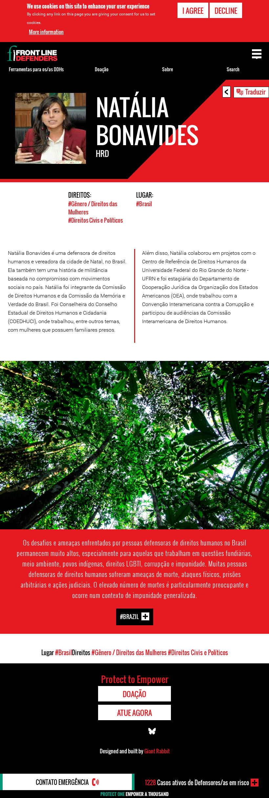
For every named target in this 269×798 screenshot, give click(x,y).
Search (233, 69)
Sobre (167, 69)
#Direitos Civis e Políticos (95, 220)
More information (46, 32)
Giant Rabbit (157, 751)
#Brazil (129, 616)
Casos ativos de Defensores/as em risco (197, 782)
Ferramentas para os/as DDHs (36, 69)
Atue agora (134, 712)
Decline (226, 10)
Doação (102, 69)
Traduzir (255, 91)
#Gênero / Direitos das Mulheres (129, 652)
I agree (192, 10)
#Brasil (144, 204)
